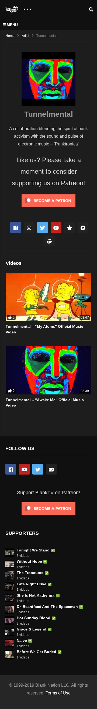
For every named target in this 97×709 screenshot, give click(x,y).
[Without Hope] (9, 564)
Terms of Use (58, 693)
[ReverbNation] (69, 227)
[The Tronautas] (9, 575)
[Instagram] (29, 227)
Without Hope (29, 561)
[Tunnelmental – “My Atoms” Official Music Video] (48, 297)
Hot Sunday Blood (33, 618)
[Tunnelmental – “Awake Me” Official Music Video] (48, 370)
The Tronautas (30, 573)
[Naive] (9, 643)
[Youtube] (56, 227)
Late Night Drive (31, 584)
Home (10, 36)
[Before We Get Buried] (9, 654)
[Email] (51, 469)
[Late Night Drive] (9, 586)
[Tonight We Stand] (9, 552)
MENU (12, 25)
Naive (22, 640)
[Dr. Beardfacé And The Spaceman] (9, 609)
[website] (49, 241)
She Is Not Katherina (35, 595)
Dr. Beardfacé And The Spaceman (47, 606)
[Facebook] (15, 227)
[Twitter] (42, 227)
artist (25, 36)
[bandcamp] (83, 227)
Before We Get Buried (36, 652)
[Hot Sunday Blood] (9, 620)
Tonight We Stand (33, 550)
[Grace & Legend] (9, 632)
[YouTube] (24, 469)
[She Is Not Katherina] (9, 598)
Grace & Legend (31, 629)
